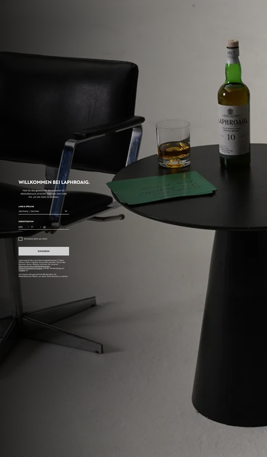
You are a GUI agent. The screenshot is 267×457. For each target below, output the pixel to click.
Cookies (22, 270)
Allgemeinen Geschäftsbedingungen (34, 266)
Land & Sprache (26, 207)
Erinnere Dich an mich (35, 238)
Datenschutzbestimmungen (30, 268)
